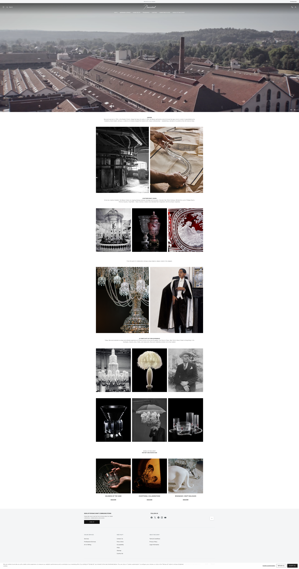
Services (86, 538)
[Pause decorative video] (295, 110)
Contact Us (120, 538)
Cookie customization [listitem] (269, 565)
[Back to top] (212, 518)
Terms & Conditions (155, 538)
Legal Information (154, 544)
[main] (149, 256)
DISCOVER (113, 499)
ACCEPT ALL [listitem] (292, 565)
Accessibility (120, 544)
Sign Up (92, 522)
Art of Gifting (87, 544)
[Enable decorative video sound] (291, 110)
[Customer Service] (292, 7)
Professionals (293, 1)
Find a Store (120, 541)
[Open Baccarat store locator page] (3, 7)
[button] (296, 7)
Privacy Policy (153, 541)
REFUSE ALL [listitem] (281, 565)
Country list (120, 553)
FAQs (118, 547)
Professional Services (90, 541)
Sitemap (119, 550)
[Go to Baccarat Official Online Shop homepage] (149, 7)
